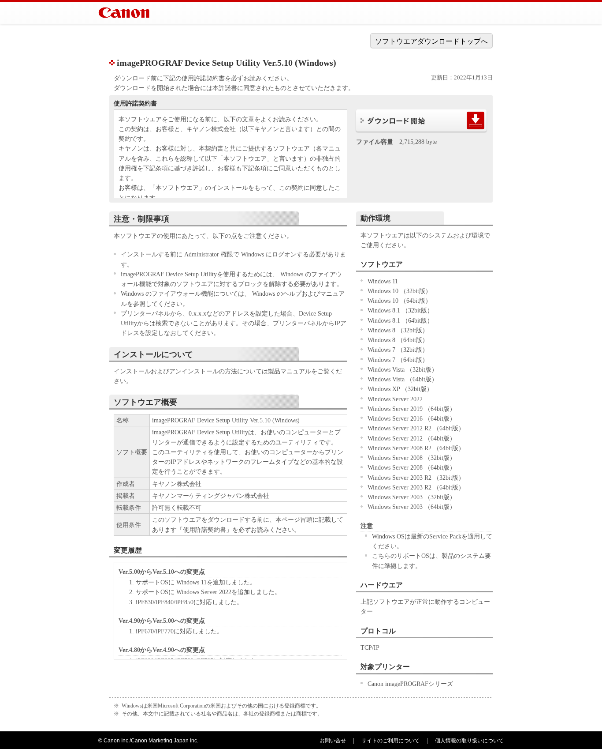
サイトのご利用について (390, 741)
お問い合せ (333, 741)
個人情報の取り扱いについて (469, 741)
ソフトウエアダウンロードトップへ (431, 41)
